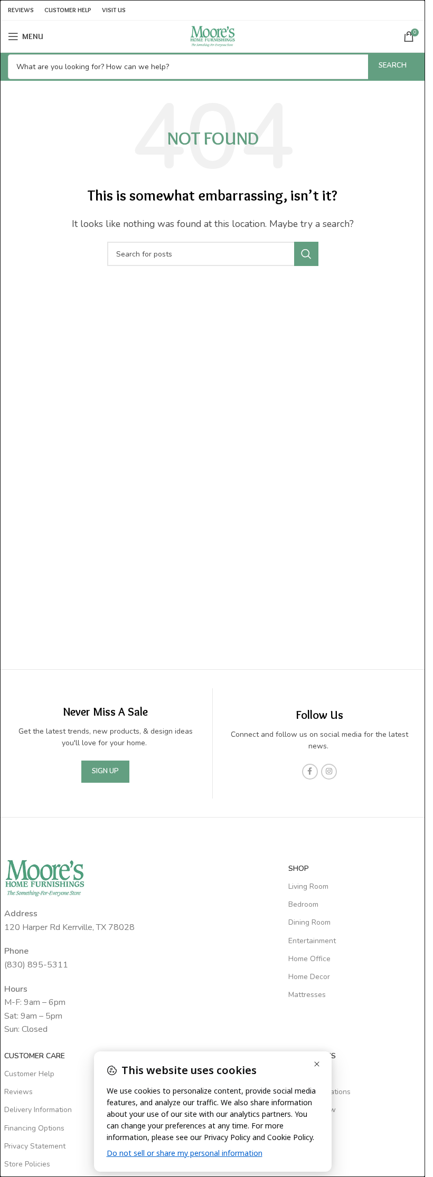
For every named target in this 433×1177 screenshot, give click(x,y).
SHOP (298, 868)
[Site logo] (213, 36)
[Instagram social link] (329, 772)
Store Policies (27, 1164)
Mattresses (307, 995)
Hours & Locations (320, 1092)
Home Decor (309, 977)
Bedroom (303, 904)
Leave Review (312, 1110)
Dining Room (309, 922)
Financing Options (34, 1128)
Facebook (305, 1128)
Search (393, 65)
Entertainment (312, 941)
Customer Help (29, 1074)
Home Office (309, 959)
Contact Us (307, 1074)
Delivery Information (38, 1110)
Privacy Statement (34, 1146)
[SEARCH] (306, 254)
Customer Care (34, 1056)
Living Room (308, 886)
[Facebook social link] (310, 772)
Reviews (18, 1092)
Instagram (305, 1146)
